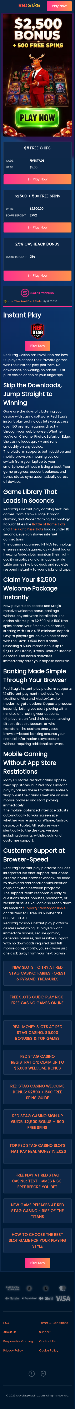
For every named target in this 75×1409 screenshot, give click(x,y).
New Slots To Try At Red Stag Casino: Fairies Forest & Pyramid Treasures (37, 973)
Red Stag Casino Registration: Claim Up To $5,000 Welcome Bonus (37, 1062)
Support (45, 1332)
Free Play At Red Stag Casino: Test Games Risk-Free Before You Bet (37, 1181)
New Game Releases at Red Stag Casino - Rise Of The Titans (37, 1210)
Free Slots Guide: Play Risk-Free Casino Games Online (37, 999)
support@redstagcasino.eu (45, 908)
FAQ (6, 1323)
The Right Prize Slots (26, 529)
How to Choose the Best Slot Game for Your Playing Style (37, 1240)
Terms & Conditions (53, 1323)
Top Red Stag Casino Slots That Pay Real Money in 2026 (37, 1148)
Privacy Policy (13, 1350)
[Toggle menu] (7, 6)
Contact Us (47, 1341)
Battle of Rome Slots (48, 524)
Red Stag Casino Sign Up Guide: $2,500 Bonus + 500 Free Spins (37, 1121)
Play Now (59, 6)
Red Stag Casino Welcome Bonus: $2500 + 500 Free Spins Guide (37, 1091)
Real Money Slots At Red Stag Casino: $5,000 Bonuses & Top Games (37, 1032)
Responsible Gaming (18, 1341)
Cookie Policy (48, 1350)
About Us (9, 1332)
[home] (29, 9)
